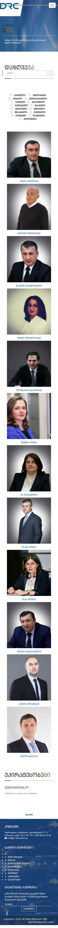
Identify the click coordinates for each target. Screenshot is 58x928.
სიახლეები (14, 879)
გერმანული (21, 105)
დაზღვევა (13, 870)
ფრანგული (20, 112)
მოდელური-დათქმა (19, 863)
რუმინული (39, 112)
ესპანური (39, 105)
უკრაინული (38, 102)
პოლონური (30, 119)
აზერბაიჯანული (38, 98)
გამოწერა (29, 908)
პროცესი (13, 873)
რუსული (18, 98)
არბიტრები (14, 866)
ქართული (20, 95)
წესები (11, 860)
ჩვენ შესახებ (15, 857)
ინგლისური (39, 95)
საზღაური (13, 876)
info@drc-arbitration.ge (17, 838)
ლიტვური (20, 115)
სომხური (20, 102)
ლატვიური (38, 115)
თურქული (39, 108)
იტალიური (21, 108)
